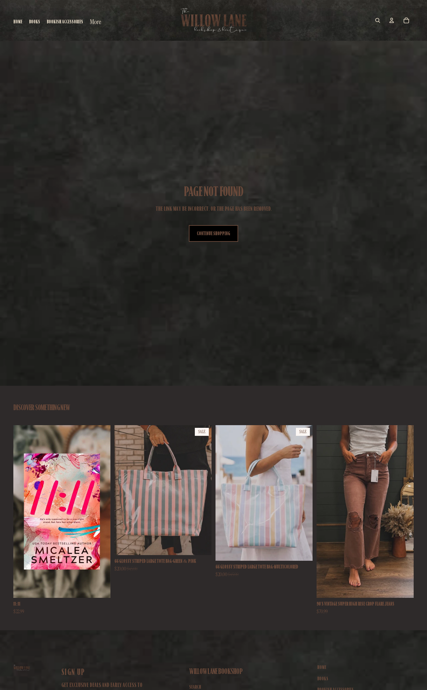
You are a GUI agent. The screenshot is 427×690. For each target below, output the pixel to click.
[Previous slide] (327, 511)
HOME (321, 667)
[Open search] (377, 20)
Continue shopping (213, 233)
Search (195, 687)
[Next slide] (404, 511)
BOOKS (322, 679)
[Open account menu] (391, 20)
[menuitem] (95, 22)
